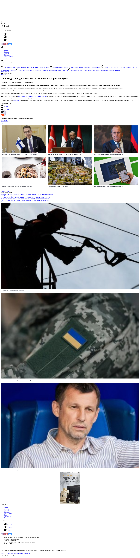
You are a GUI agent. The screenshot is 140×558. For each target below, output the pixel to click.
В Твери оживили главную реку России (58, 186)
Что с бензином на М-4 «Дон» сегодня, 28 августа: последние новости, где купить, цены (95, 70)
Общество (3, 74)
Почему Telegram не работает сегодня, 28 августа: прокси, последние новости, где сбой (76, 67)
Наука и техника (8, 513)
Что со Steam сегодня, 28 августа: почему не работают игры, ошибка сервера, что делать (43, 70)
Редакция (6, 518)
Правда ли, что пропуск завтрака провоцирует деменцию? (17, 186)
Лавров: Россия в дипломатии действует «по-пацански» (108, 154)
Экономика (7, 507)
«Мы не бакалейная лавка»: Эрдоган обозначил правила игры (64, 154)
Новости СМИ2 (5, 191)
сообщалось (16, 100)
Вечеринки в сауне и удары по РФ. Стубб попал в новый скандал (19, 154)
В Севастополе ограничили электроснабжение (12, 290)
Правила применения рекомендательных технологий (15, 553)
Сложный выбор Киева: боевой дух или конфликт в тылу (16, 380)
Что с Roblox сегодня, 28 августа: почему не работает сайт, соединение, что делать (26, 67)
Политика (6, 510)
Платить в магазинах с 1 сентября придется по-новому (108, 186)
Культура (6, 509)
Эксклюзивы (7, 516)
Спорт (5, 515)
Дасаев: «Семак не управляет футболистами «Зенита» (15, 470)
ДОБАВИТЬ (4, 121)
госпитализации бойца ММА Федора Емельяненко (32, 96)
